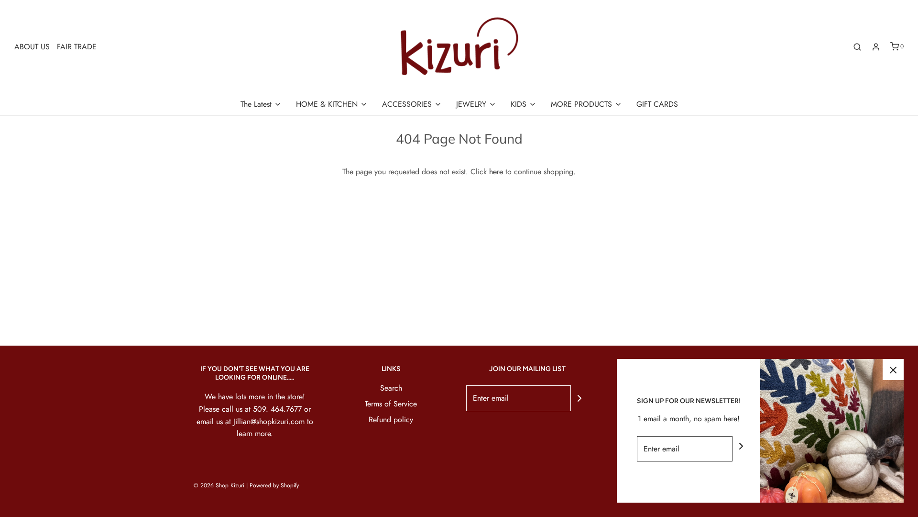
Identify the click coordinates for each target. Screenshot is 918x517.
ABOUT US (32, 46)
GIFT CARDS (657, 104)
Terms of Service (391, 403)
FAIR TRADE (77, 46)
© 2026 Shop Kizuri (219, 485)
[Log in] (876, 47)
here (496, 171)
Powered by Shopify (274, 485)
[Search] (857, 47)
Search (391, 387)
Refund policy (391, 419)
